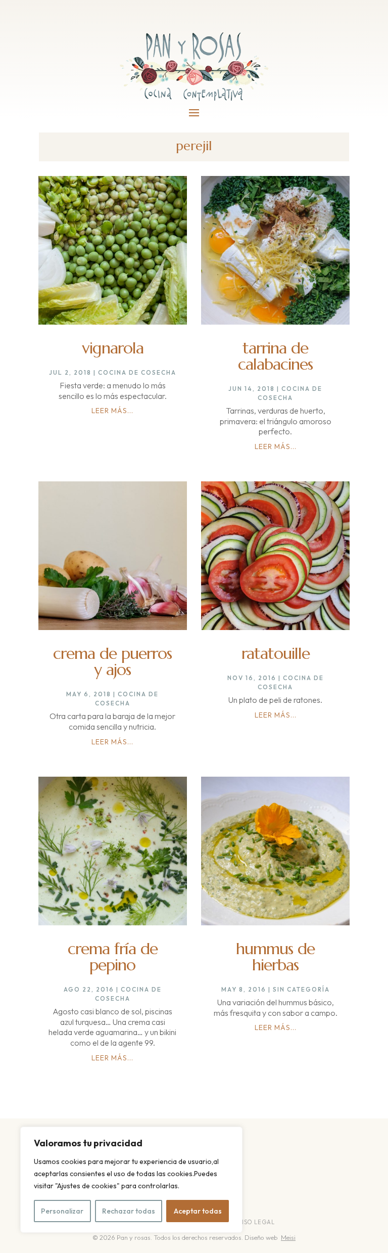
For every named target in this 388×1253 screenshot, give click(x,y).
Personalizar (62, 1211)
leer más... (112, 410)
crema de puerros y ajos (112, 661)
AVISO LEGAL (254, 1222)
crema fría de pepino (113, 956)
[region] (131, 1180)
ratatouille (275, 653)
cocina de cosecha (137, 372)
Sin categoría (301, 989)
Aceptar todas (198, 1211)
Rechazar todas (128, 1211)
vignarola (112, 348)
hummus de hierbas (275, 956)
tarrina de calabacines (275, 356)
